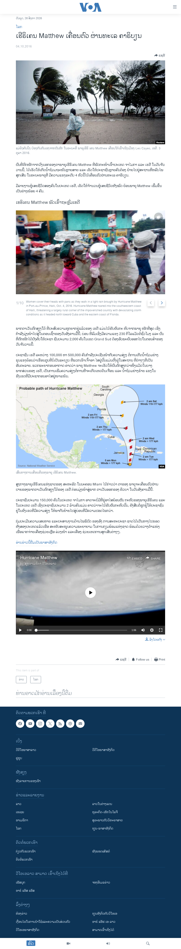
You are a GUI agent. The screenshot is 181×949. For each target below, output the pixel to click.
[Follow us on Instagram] (40, 723)
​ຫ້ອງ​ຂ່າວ (21, 913)
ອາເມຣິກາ (22, 820)
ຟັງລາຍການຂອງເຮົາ (28, 781)
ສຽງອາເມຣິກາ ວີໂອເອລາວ (40, 563)
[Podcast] (70, 723)
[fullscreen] (160, 630)
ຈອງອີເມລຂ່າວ (101, 882)
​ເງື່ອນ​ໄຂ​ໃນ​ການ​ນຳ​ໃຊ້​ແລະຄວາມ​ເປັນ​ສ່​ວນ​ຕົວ (43, 921)
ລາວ (18, 804)
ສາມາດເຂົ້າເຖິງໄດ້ (103, 930)
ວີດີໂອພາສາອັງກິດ (103, 750)
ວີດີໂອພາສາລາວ (26, 750)
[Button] (159, 55)
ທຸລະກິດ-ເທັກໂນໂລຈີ (105, 812)
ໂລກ (19, 27)
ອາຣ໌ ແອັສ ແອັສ (25, 890)
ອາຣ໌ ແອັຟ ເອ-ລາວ (103, 921)
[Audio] (108, 943)
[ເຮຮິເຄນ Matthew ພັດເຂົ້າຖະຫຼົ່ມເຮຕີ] (90, 252)
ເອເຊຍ (20, 812)
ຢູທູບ (19, 758)
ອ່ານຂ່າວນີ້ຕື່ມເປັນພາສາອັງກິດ (36, 543)
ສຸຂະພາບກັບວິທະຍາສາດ (107, 820)
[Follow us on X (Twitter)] (50, 723)
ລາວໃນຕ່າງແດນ (102, 804)
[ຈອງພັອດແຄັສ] (80, 723)
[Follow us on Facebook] (20, 723)
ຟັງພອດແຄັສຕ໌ (101, 851)
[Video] (68, 943)
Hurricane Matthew (38, 558)
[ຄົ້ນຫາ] (148, 943)
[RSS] (60, 723)
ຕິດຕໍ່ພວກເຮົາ (24, 859)
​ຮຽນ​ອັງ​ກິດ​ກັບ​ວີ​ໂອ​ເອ (104, 913)
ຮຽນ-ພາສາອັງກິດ (102, 828)
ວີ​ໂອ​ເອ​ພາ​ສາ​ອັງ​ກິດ (27, 930)
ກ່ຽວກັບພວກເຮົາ (26, 851)
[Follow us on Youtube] (30, 723)
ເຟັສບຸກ (20, 882)
